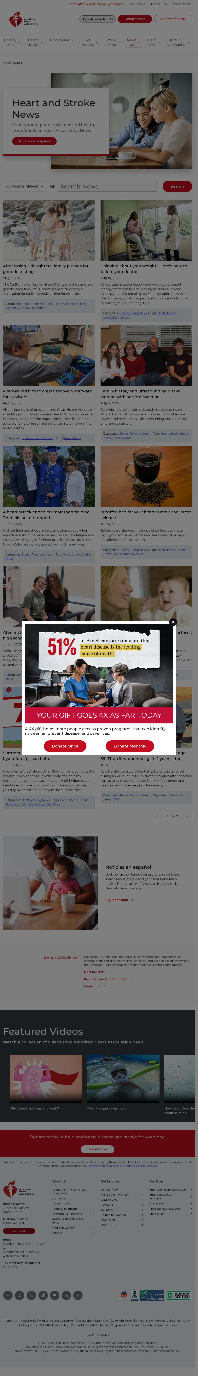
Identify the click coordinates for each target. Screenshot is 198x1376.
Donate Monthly (130, 746)
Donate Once (65, 746)
